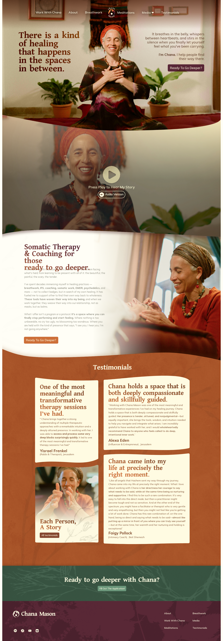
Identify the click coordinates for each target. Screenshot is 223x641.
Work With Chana (48, 12)
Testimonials (170, 12)
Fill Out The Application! (112, 588)
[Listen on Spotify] (15, 631)
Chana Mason (38, 614)
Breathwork (93, 12)
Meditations (126, 12)
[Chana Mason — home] (16, 614)
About (73, 12)
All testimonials (49, 535)
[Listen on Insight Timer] (37, 631)
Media (146, 12)
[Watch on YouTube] (30, 631)
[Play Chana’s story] (111, 174)
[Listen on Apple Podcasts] (23, 631)
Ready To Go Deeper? (186, 68)
